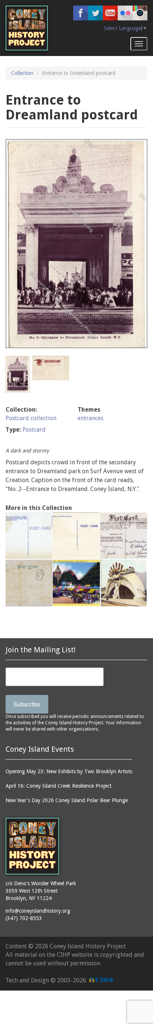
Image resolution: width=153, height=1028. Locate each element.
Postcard (34, 429)
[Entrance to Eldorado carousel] (123, 535)
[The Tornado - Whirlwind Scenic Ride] (76, 535)
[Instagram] (140, 13)
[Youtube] (110, 13)
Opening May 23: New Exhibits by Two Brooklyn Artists (69, 771)
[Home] (27, 28)
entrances (90, 418)
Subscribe (26, 704)
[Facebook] (80, 13)
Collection (22, 73)
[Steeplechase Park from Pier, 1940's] (29, 535)
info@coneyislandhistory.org (38, 911)
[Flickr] (125, 13)
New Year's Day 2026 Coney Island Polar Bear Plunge (67, 800)
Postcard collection (31, 418)
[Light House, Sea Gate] (29, 583)
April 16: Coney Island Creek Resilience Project (58, 786)
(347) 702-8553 (24, 918)
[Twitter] (95, 13)
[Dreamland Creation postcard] (123, 583)
